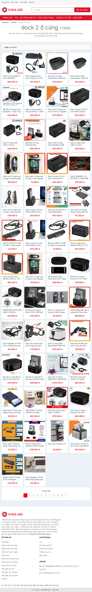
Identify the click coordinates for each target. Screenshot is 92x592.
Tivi (16, 18)
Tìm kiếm (83, 10)
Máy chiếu (77, 18)
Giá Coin (55, 585)
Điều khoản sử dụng (9, 549)
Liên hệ (31, 2)
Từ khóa (13, 22)
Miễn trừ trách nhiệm (10, 552)
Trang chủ (5, 2)
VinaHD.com (46, 590)
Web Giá (48, 585)
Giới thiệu (23, 2)
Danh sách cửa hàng (10, 562)
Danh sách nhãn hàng (10, 559)
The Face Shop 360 (28, 585)
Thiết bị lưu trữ (63, 18)
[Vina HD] (14, 514)
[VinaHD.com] (12, 10)
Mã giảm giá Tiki (8, 569)
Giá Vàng (40, 585)
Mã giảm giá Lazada (10, 572)
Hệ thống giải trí (28, 18)
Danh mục (14, 2)
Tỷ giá (16, 585)
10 (62, 495)
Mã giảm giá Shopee (10, 575)
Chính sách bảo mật (9, 545)
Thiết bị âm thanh (46, 18)
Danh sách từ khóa (9, 565)
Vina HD (55, 590)
